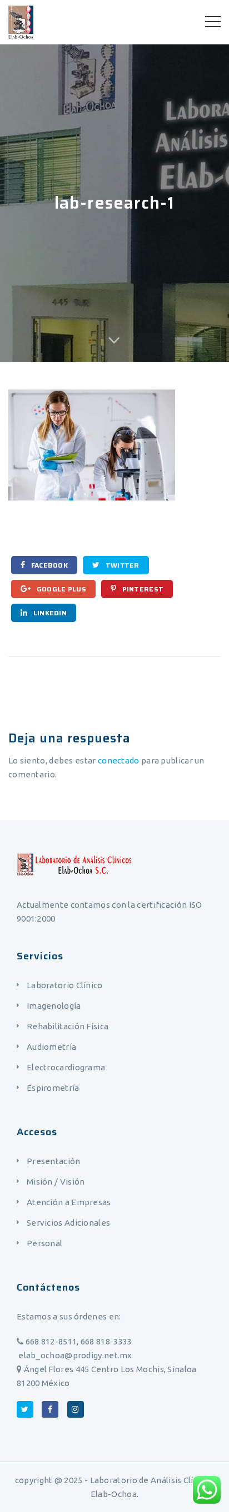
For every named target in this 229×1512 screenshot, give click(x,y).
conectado (119, 760)
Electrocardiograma (66, 1067)
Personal (44, 1243)
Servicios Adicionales (68, 1222)
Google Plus (60, 589)
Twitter (121, 565)
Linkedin (49, 613)
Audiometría (51, 1046)
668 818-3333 (106, 1341)
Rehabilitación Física (67, 1026)
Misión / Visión (56, 1181)
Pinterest (141, 589)
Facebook (48, 565)
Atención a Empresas (69, 1202)
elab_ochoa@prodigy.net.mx (74, 1355)
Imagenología (54, 1005)
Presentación (54, 1161)
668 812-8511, (52, 1341)
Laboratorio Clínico (65, 985)
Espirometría (53, 1088)
